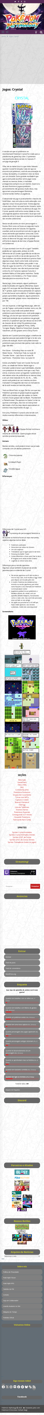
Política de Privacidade (11, 1272)
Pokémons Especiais (22, 812)
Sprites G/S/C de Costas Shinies (22, 840)
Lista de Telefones (22, 807)
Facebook (22, 1396)
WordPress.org (11, 974)
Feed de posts (10, 963)
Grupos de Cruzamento (22, 795)
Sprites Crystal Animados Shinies (22, 835)
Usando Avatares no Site (11, 1306)
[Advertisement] (22, 62)
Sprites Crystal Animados (22, 832)
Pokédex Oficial (8, 1318)
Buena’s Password (22, 802)
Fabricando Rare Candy (22, 820)
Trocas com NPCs (22, 797)
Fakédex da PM (8, 1289)
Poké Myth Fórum (9, 1278)
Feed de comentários (13, 968)
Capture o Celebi (22, 800)
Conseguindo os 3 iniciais (22, 815)
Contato (6, 1295)
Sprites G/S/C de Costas (22, 837)
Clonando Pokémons (22, 817)
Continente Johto (22, 790)
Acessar (8, 957)
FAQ (22, 787)
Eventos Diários (22, 810)
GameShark (22, 782)
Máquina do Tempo (10, 1312)
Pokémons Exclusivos (22, 792)
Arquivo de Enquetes (13, 1090)
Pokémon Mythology (9, 1408)
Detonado (22, 780)
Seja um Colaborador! (10, 1300)
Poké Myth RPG (8, 1283)
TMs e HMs (22, 785)
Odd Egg (22, 805)
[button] (36, 32)
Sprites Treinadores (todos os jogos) (22, 842)
